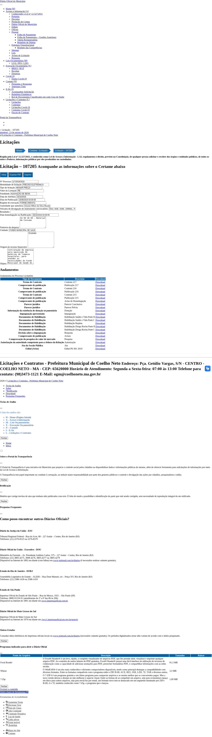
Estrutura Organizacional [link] (23, 45)
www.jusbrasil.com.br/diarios (66, 560)
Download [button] (100, 282)
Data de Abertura (8, 196)
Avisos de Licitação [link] (20, 55)
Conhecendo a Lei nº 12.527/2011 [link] (27, 14)
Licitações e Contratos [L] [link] (17, 99)
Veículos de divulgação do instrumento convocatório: (24, 209)
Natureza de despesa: (10, 227)
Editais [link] (15, 27)
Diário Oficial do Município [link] (24, 24)
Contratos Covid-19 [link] (21, 110)
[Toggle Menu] (1, 4)
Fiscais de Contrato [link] (20, 112)
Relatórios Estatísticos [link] (21, 94)
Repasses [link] (16, 58)
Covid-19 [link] (10, 76)
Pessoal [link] (15, 32)
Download (10, 393)
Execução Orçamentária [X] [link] (18, 66)
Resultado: (5, 212)
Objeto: (3, 263)
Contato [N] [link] (11, 81)
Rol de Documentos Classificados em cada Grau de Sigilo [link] (38, 97)
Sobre (8, 388)
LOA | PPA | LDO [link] (20, 63)
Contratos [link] (16, 105)
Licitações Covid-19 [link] (21, 107)
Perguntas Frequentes (15, 396)
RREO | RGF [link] (18, 68)
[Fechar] (1, 408)
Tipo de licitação (7, 187)
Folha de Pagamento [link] (26, 34)
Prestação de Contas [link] (21, 21)
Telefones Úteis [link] (19, 86)
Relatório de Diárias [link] (26, 42)
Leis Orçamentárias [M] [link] (16, 60)
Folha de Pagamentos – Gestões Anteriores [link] (36, 37)
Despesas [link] (16, 73)
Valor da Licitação (8, 190)
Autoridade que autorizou (11, 206)
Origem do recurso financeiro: (14, 247)
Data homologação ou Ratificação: (15, 215)
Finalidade (5, 193)
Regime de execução (9, 202)
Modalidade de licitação (11, 184)
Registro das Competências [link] (29, 47)
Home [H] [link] (10, 8)
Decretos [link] (16, 19)
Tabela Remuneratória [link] (27, 40)
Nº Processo (6, 181)
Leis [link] (13, 53)
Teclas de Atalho (13, 386)
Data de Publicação (9, 199)
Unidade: (4, 230)
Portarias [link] (15, 16)
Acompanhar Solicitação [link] (23, 92)
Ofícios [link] (15, 29)
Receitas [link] (15, 71)
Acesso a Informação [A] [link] (17, 11)
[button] (14, 692)
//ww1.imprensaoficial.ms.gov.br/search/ (59, 619)
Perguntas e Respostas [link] (22, 84)
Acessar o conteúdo (9, 689)
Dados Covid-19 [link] (19, 79)
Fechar (4, 438)
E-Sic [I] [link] (10, 89)
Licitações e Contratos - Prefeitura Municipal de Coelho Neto (35, 381)
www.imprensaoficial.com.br (54, 601)
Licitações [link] (16, 102)
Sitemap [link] (15, 50)
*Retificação (11, 391)
